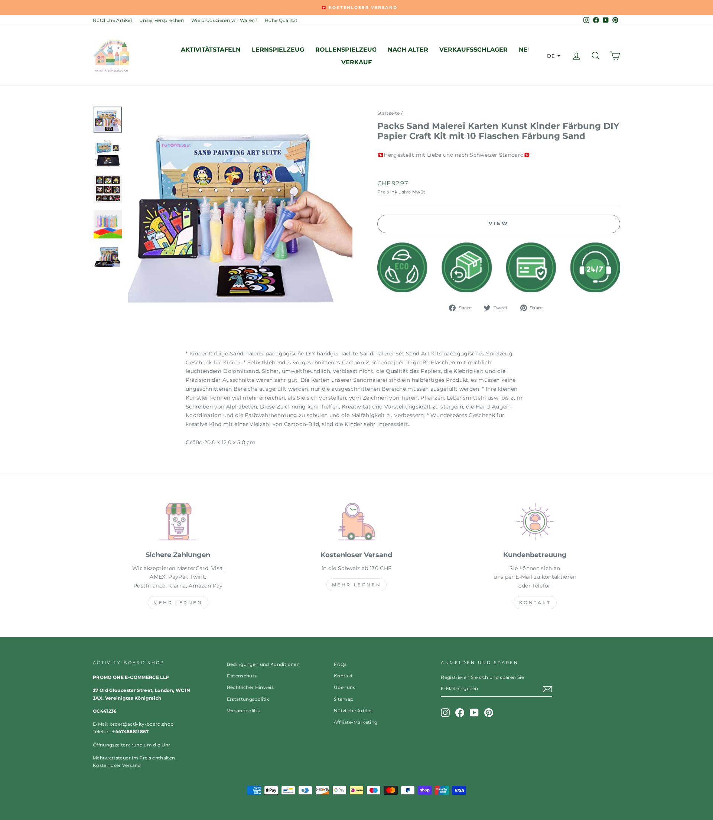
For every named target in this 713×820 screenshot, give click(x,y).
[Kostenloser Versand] (356, 523)
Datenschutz (242, 676)
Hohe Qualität (281, 20)
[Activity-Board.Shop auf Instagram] (445, 712)
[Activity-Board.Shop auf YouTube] (474, 712)
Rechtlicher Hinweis (250, 687)
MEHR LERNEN (178, 602)
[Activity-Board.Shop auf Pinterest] (488, 712)
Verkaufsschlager (473, 49)
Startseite (388, 113)
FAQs (340, 664)
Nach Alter (408, 49)
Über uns (344, 687)
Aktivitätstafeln (211, 49)
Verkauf (356, 62)
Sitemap (343, 699)
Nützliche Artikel (112, 20)
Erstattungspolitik (248, 699)
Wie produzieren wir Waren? (224, 20)
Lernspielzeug (278, 49)
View (499, 223)
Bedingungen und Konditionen (263, 664)
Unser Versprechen (161, 20)
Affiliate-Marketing (356, 722)
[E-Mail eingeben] (547, 688)
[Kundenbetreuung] (535, 523)
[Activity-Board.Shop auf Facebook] (459, 712)
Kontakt (535, 602)
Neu (526, 49)
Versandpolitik (243, 710)
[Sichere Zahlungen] (178, 523)
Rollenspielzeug (346, 49)
